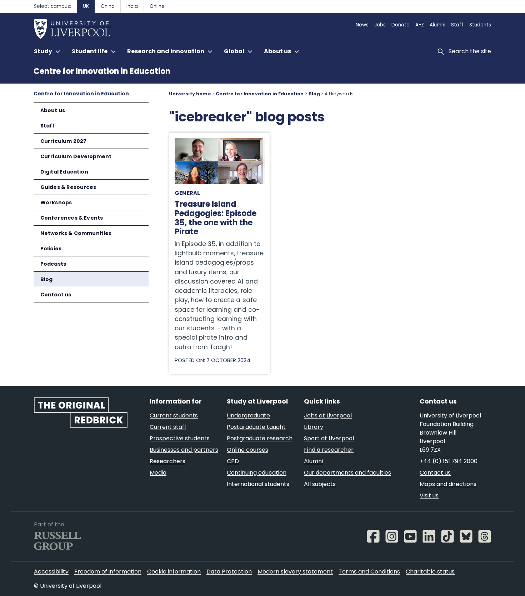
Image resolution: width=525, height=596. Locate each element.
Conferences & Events (71, 217)
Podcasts (53, 263)
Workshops (56, 202)
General (187, 193)
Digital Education (64, 171)
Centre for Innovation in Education (102, 71)
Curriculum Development (76, 156)
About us (52, 110)
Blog (46, 279)
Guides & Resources (68, 187)
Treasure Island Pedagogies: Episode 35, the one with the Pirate (218, 139)
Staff (47, 125)
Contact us (55, 294)
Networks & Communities (76, 233)
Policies (50, 248)
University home (190, 94)
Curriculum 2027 (63, 141)
